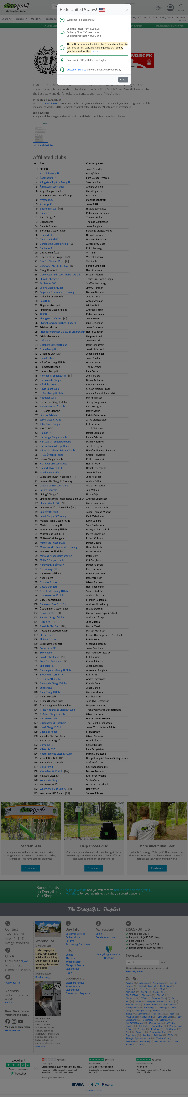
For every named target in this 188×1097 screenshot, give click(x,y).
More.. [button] (96, 51)
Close (123, 79)
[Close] (127, 9)
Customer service (76, 69)
